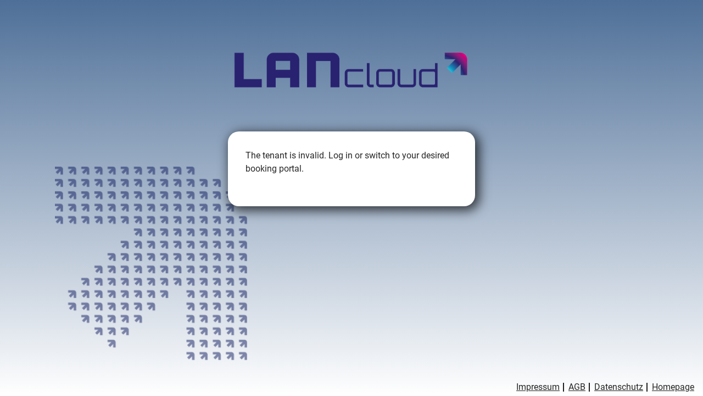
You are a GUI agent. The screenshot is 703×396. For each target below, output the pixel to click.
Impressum (538, 387)
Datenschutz (618, 387)
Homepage (673, 387)
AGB (576, 387)
